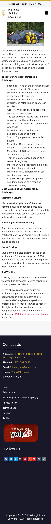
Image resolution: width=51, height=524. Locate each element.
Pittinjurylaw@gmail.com (23, 367)
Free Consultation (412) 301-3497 (26, 4)
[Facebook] (6, 459)
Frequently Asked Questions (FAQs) (20, 397)
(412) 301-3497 (22, 362)
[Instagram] (20, 459)
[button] (47, 13)
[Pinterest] (25, 459)
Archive (6, 418)
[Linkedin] (11, 459)
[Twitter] (16, 459)
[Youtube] (34, 459)
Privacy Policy (10, 402)
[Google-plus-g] (30, 459)
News (5, 387)
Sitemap (7, 413)
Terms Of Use (9, 408)
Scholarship (9, 392)
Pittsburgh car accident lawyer (31, 314)
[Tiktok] (44, 459)
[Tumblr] (39, 459)
